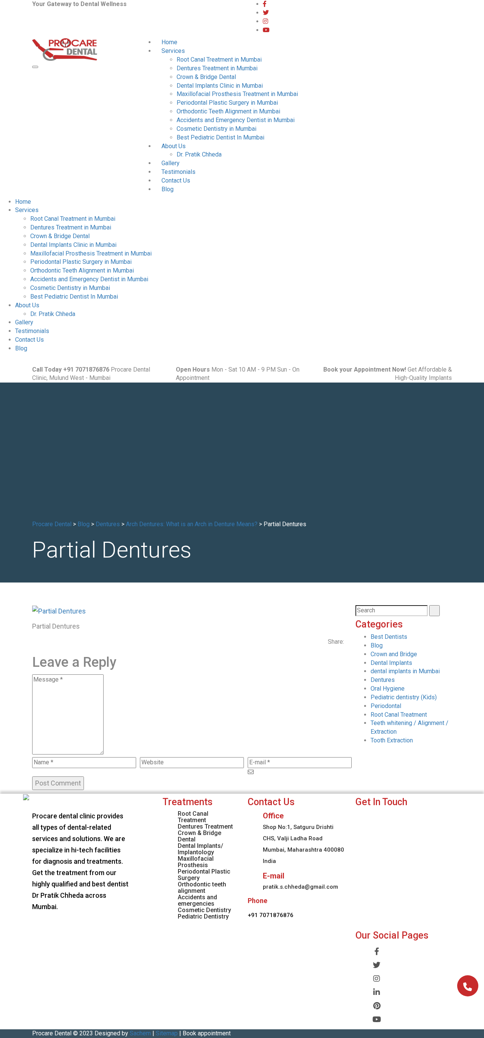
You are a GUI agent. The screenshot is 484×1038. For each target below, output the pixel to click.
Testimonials (178, 171)
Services (173, 50)
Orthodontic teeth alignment (202, 887)
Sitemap (167, 1033)
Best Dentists (389, 636)
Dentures (383, 679)
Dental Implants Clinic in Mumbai (220, 85)
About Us (173, 146)
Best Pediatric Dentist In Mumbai (220, 137)
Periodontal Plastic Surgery (204, 875)
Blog (167, 189)
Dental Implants (391, 662)
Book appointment (207, 1033)
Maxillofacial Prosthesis (196, 862)
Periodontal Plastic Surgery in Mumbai (227, 102)
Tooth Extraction (392, 740)
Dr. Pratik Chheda (199, 154)
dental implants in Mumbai (405, 671)
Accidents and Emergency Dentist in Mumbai (236, 120)
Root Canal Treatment (399, 714)
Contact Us (175, 180)
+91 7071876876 (270, 915)
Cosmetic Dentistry (204, 910)
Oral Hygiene (388, 688)
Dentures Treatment (205, 826)
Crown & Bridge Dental (206, 77)
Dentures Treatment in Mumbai (217, 68)
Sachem (140, 1033)
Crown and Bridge (394, 654)
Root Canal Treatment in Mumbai (219, 59)
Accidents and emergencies (197, 900)
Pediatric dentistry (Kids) (404, 697)
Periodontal (386, 706)
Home (169, 42)
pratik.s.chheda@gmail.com (300, 886)
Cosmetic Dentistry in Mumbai (216, 128)
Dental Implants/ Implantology (200, 849)
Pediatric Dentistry (203, 916)
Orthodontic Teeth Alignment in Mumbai (228, 111)
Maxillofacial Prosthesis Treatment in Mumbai (237, 94)
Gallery (170, 163)
